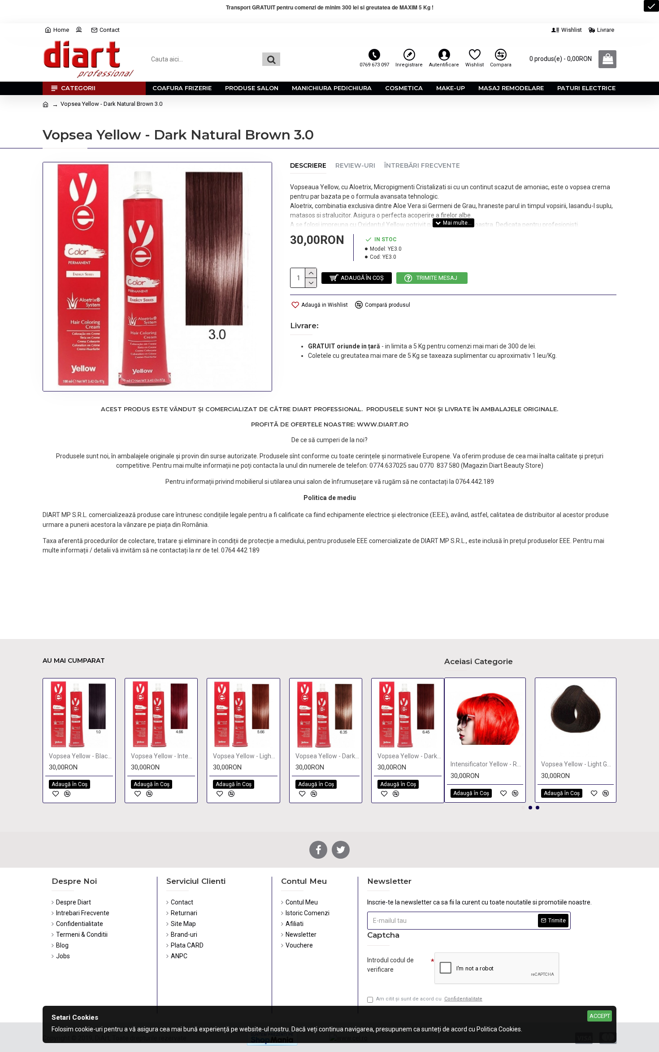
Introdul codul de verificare (390, 964)
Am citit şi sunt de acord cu (429, 999)
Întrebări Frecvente (422, 166)
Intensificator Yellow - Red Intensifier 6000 (487, 764)
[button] (523, 807)
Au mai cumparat (74, 661)
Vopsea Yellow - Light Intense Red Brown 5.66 (245, 756)
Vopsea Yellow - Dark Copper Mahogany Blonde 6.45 (409, 756)
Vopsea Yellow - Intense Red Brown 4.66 (163, 756)
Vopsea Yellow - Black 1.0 (81, 756)
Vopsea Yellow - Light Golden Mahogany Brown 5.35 (577, 764)
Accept (600, 1016)
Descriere (308, 166)
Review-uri (355, 166)
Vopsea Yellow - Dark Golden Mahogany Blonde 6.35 (327, 756)
